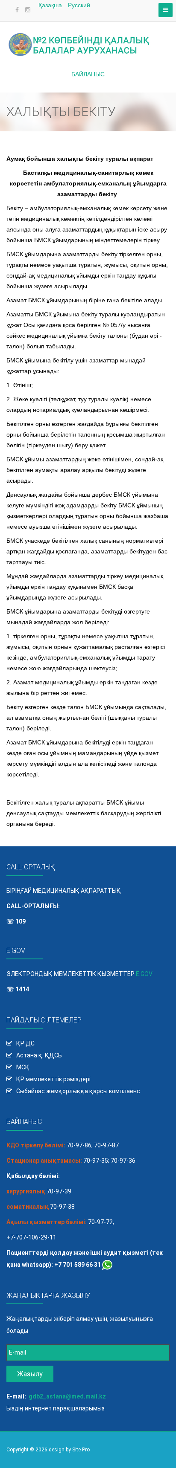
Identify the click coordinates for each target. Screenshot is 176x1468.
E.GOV (144, 973)
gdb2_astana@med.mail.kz (67, 1396)
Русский (79, 5)
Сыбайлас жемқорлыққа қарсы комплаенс (78, 1091)
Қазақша (51, 5)
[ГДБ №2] (88, 39)
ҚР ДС (25, 1043)
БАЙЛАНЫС (88, 74)
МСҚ (22, 1067)
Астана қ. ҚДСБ (39, 1055)
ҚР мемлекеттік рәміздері (53, 1079)
